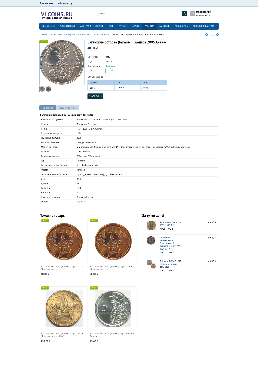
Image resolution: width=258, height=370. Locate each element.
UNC (44, 41)
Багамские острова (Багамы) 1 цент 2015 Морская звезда (62, 267)
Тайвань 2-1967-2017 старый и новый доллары (170, 264)
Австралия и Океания (92, 26)
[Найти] (184, 13)
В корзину (95, 96)
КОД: (90, 61)
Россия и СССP (67, 26)
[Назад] (206, 35)
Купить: (91, 70)
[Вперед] (217, 35)
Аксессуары (181, 26)
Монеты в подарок (203, 26)
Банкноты (164, 26)
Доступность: (94, 66)
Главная (44, 34)
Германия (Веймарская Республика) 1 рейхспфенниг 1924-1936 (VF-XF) (170, 243)
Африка (123, 26)
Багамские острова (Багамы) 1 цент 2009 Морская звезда (111, 267)
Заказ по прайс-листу (56, 3)
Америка (149, 26)
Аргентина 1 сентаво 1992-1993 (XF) (170, 223)
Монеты (105, 34)
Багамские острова (88, 34)
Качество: (92, 56)
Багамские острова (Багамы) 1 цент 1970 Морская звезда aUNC (62, 335)
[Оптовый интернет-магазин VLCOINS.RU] (56, 15)
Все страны (48, 26)
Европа (136, 26)
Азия (111, 26)
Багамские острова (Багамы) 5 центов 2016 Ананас (112, 335)
